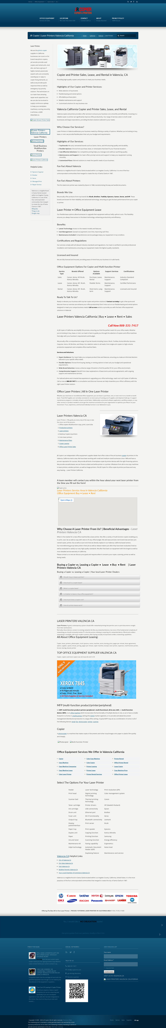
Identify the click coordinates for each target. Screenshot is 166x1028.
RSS (127, 2)
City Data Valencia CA (66, 863)
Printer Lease (91, 770)
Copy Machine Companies (67, 766)
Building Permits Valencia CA (68, 870)
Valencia (100, 35)
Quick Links (51, 1)
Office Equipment (39, 1)
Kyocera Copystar (37, 172)
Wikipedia (35, 209)
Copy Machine (63, 763)
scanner (95, 722)
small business (77, 716)
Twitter (130, 2)
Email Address (109, 960)
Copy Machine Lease (65, 770)
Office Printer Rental (121, 763)
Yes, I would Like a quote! (83, 922)
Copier (61, 759)
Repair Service (36, 185)
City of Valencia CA (65, 860)
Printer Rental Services (94, 774)
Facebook (133, 2)
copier (124, 455)
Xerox (34, 178)
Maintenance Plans (65, 440)
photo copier (42, 50)
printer (90, 722)
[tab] (99, 577)
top (137, 1020)
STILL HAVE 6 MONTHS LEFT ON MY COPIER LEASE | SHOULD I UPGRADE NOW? (47, 954)
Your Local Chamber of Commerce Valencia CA (74, 873)
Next (70, 1020)
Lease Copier (118, 766)
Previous (65, 1020)
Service (30, 1)
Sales (123, 1020)
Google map (35, 213)
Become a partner (73, 977)
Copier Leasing (64, 443)
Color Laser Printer (65, 774)
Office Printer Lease (121, 774)
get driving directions (74, 973)
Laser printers (64, 431)
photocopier (83, 722)
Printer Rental (119, 759)
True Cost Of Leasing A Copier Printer (48, 987)
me (57, 1)
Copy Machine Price (120, 770)
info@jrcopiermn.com (74, 970)
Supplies (129, 1020)
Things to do (35, 211)
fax (77, 722)
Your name (107, 952)
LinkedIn (136, 2)
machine (77, 713)
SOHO (92, 716)
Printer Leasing (92, 766)
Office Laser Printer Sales (67, 447)
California (92, 35)
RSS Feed (54, 1027)
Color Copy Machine (93, 759)
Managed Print (37, 181)
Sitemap (60, 1027)
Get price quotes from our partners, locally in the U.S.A (83, 933)
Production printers (65, 428)
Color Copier (91, 763)
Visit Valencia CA (64, 866)
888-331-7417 (72, 966)
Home (85, 35)
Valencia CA (63, 856)
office (72, 713)
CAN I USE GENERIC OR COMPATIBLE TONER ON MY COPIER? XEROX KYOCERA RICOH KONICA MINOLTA (48, 972)
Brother (34, 175)
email (73, 722)
